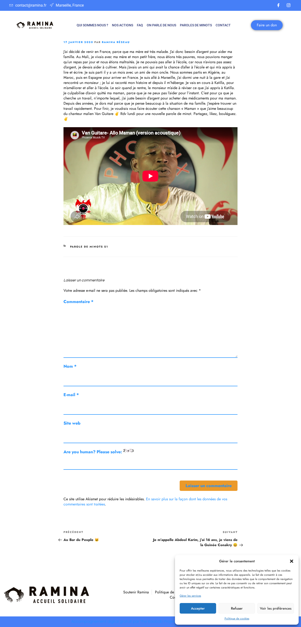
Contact (223, 25)
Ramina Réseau (116, 42)
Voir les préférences (275, 608)
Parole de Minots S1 (89, 246)
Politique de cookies (237, 618)
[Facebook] (278, 5)
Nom (70, 366)
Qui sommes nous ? (92, 25)
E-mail (71, 395)
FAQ (140, 25)
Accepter (198, 608)
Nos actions (122, 25)
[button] (291, 561)
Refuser (237, 608)
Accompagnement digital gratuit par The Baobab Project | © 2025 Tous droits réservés (150, 621)
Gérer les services (190, 596)
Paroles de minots (196, 25)
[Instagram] (288, 5)
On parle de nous (161, 25)
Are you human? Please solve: (93, 452)
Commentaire (78, 301)
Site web (71, 423)
